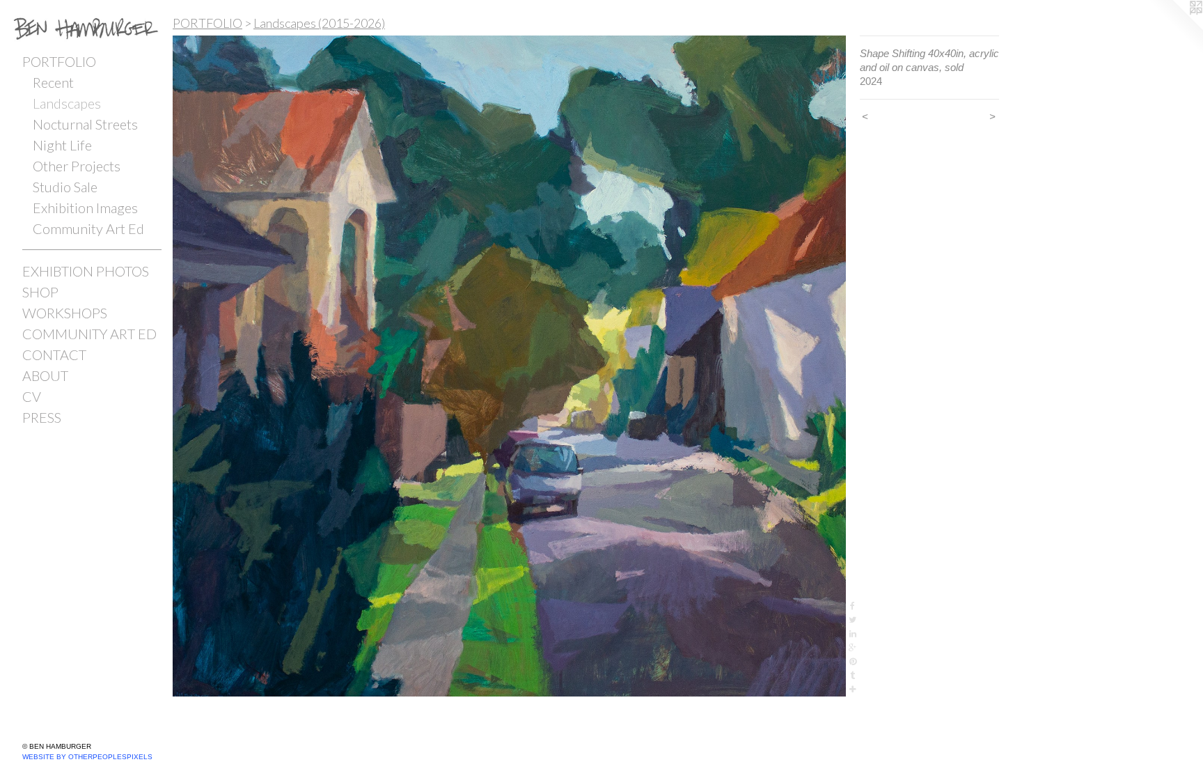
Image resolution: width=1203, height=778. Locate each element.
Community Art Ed (88, 228)
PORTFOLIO (59, 61)
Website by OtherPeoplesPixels (87, 757)
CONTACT (54, 354)
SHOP (40, 291)
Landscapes (67, 103)
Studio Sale (65, 186)
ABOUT (45, 375)
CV (31, 396)
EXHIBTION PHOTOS (85, 271)
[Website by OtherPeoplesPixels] (1175, 28)
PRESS (41, 417)
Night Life (62, 145)
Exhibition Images (85, 207)
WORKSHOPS (64, 312)
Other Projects (76, 165)
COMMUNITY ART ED (89, 333)
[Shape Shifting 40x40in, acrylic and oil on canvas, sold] (509, 366)
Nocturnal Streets (85, 124)
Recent (53, 82)
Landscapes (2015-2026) (319, 23)
